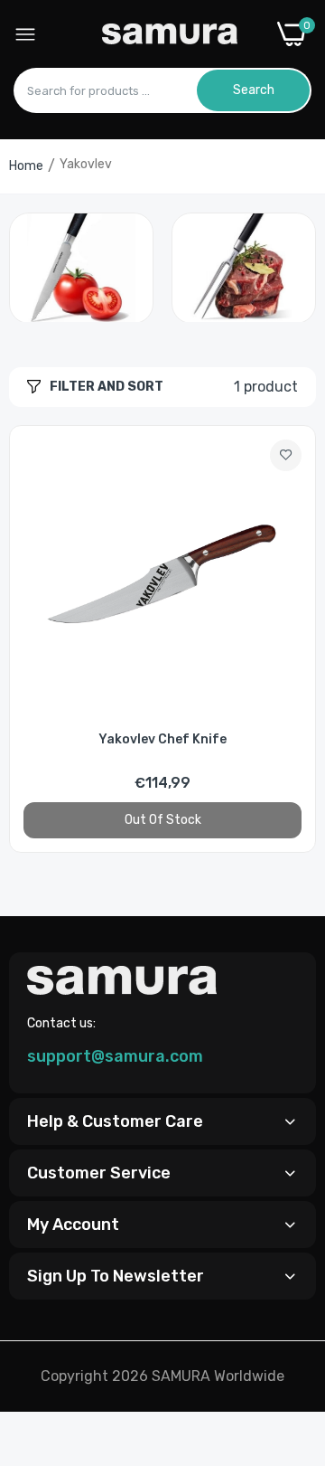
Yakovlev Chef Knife (162, 739)
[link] (81, 268)
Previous (31, 266)
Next (293, 266)
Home (26, 166)
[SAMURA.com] (169, 34)
